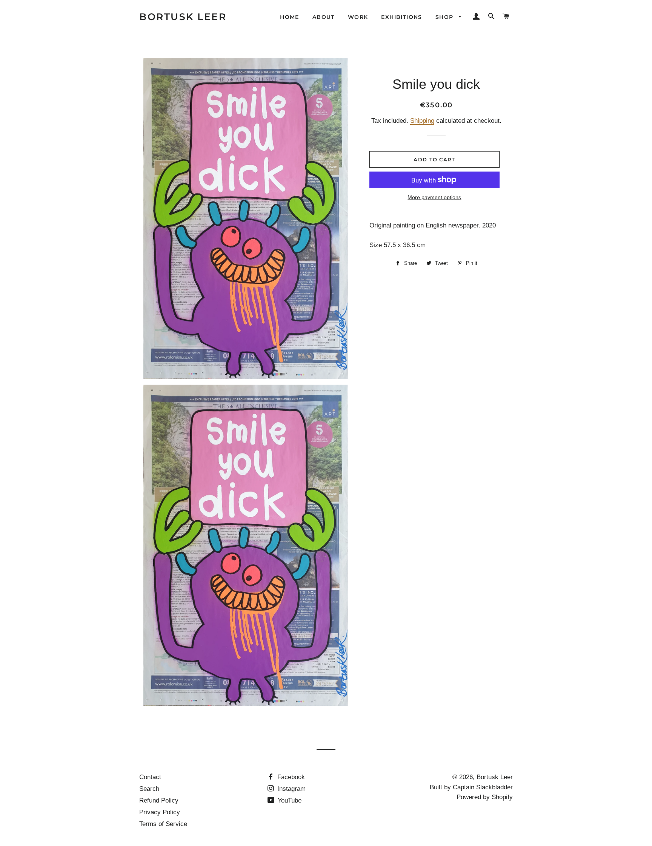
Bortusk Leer (182, 16)
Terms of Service (163, 823)
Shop (445, 17)
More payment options (434, 197)
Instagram (290, 788)
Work (358, 17)
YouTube (288, 800)
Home (289, 17)
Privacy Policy (159, 812)
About (323, 17)
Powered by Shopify (485, 797)
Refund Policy (158, 800)
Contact (150, 777)
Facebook (290, 777)
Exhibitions (401, 17)
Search (149, 788)
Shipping (422, 120)
